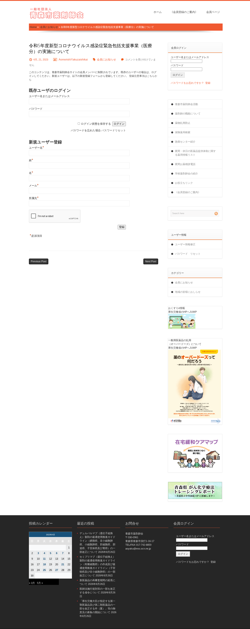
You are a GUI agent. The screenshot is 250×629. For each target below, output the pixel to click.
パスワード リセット (188, 253)
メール (34, 185)
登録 (207, 82)
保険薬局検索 (182, 132)
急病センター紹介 (185, 141)
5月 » (40, 582)
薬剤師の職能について (188, 113)
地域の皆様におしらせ (188, 291)
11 (44, 558)
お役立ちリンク (184, 182)
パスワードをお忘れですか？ (187, 82)
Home (33, 27)
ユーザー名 (36, 147)
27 (56, 570)
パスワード (36, 108)
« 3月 (32, 582)
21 (62, 564)
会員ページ (213, 12)
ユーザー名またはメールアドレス (49, 96)
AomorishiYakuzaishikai (73, 59)
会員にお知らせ (49, 27)
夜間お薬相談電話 (185, 164)
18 (44, 564)
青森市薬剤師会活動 (186, 104)
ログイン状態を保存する (96, 123)
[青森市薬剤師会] (57, 12)
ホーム (158, 12)
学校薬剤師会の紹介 (186, 173)
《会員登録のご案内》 (184, 12)
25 (44, 570)
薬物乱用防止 (182, 122)
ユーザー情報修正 (185, 244)
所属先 (34, 198)
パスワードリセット (113, 130)
